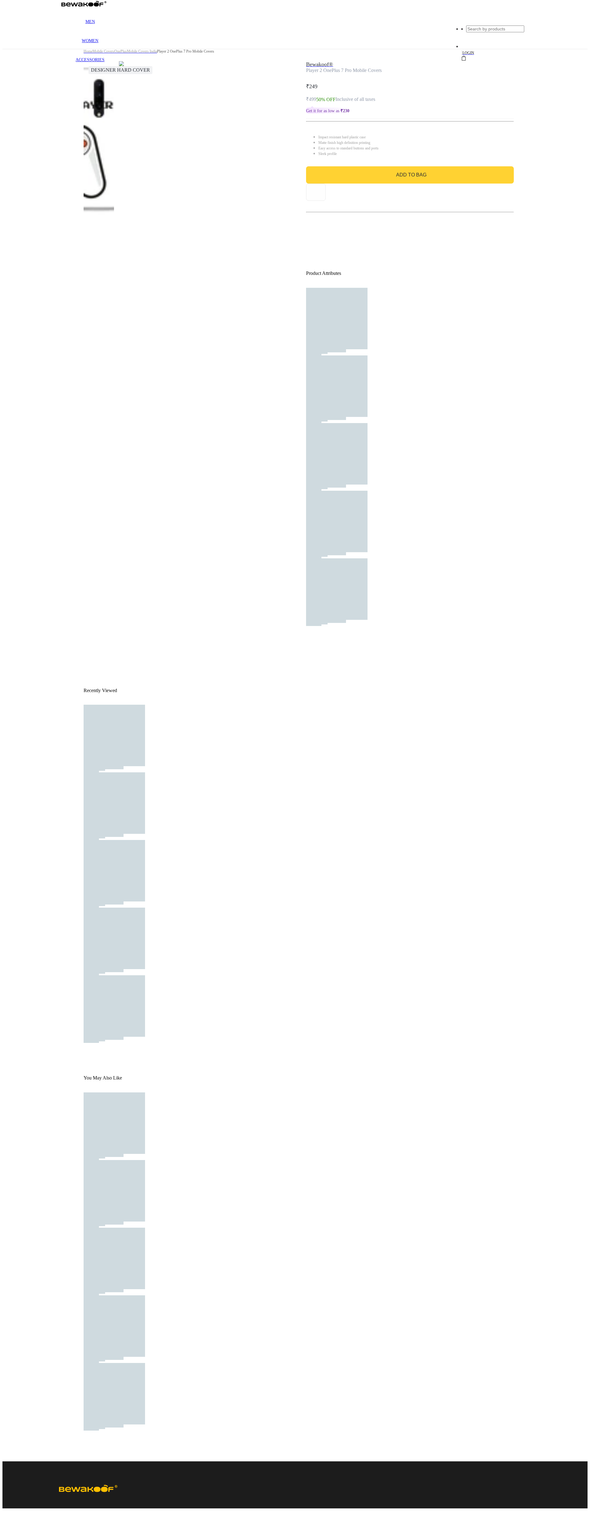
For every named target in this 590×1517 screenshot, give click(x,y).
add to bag (411, 174)
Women (90, 40)
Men (90, 21)
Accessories (90, 59)
